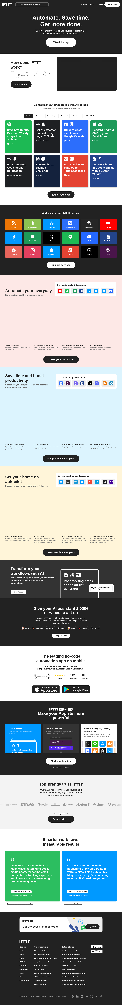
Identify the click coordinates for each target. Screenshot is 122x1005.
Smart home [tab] (77, 116)
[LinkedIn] (77, 996)
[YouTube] (86, 996)
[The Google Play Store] (76, 689)
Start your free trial (61, 761)
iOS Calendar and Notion (42, 954)
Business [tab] (39, 116)
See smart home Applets (61, 552)
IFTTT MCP (23, 962)
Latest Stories (68, 947)
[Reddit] (101, 996)
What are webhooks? (68, 969)
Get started (112, 4)
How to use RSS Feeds (69, 965)
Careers (31, 996)
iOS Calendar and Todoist (42, 977)
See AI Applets (18, 592)
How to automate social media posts (73, 980)
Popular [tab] (28, 116)
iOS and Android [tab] (91, 116)
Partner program (41, 996)
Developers (23, 996)
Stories (22, 954)
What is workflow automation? (71, 962)
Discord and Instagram (41, 951)
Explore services (61, 265)
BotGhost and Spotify (41, 965)
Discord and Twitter (40, 984)
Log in (100, 4)
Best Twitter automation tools (71, 954)
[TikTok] (96, 996)
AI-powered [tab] (64, 116)
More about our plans (61, 767)
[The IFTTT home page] (7, 4)
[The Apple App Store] (46, 689)
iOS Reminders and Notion (42, 973)
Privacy (57, 996)
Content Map (24, 969)
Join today (21, 84)
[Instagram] (82, 996)
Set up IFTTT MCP (61, 636)
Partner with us (61, 819)
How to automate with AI (69, 951)
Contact (50, 996)
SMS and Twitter (39, 969)
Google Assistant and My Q (42, 962)
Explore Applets (61, 194)
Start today (61, 42)
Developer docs (24, 980)
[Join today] (87, 74)
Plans (92, 4)
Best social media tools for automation (74, 984)
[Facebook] (72, 996)
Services (22, 951)
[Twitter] (91, 996)
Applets (22, 958)
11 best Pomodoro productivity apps (73, 973)
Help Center (23, 965)
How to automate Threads (70, 977)
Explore (84, 4)
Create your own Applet (61, 359)
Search (22, 973)
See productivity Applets (61, 458)
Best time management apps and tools (74, 958)
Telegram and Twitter (40, 980)
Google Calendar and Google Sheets (45, 958)
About (64, 996)
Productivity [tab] (51, 116)
